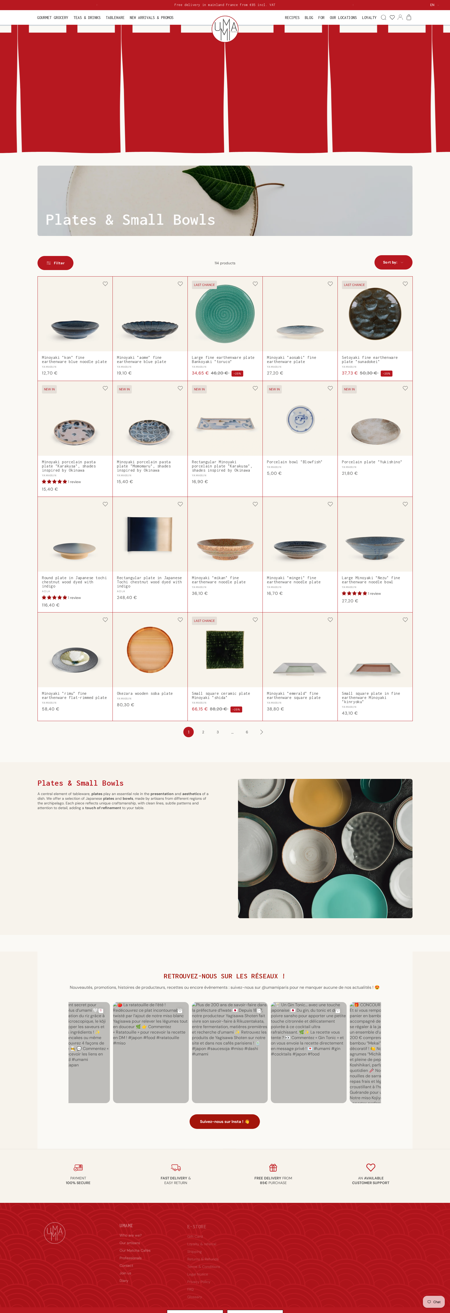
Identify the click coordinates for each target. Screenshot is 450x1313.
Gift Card (195, 1231)
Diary (124, 1277)
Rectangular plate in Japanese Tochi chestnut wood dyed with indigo (149, 582)
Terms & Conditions (203, 1262)
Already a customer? (274, 1231)
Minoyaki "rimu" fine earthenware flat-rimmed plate (74, 695)
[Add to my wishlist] (105, 284)
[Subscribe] (400, 1247)
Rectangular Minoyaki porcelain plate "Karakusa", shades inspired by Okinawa (222, 466)
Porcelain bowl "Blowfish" (295, 462)
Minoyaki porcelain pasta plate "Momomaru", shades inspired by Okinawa (144, 466)
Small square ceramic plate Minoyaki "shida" (221, 695)
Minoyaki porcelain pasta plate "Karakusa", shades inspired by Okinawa (69, 466)
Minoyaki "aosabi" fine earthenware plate (291, 359)
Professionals (131, 1254)
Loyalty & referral (201, 1239)
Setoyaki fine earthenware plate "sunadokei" (370, 359)
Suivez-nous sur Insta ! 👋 (224, 1121)
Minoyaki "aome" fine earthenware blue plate (141, 359)
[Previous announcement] (97, 5)
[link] (392, 17)
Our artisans (130, 1239)
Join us (125, 1269)
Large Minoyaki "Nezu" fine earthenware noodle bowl (371, 580)
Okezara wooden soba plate (145, 693)
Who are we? (131, 1231)
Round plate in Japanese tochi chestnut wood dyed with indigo (74, 582)
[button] (52, 17)
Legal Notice (197, 1269)
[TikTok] (401, 1263)
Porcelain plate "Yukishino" (372, 462)
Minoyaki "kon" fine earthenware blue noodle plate (74, 359)
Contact (126, 1262)
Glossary (194, 1292)
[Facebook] (363, 1263)
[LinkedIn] (388, 1263)
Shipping (194, 1247)
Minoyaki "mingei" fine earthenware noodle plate (294, 580)
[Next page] (261, 732)
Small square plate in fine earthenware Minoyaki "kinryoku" (371, 697)
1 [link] (188, 732)
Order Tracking (269, 1247)
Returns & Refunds (202, 1254)
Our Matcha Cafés (135, 1247)
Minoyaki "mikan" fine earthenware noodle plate (219, 580)
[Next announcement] (353, 5)
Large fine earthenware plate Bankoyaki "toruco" (223, 359)
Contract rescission (273, 1254)
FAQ (190, 1284)
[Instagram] (376, 1263)
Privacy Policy (198, 1277)
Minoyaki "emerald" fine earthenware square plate (294, 695)
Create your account (274, 1239)
